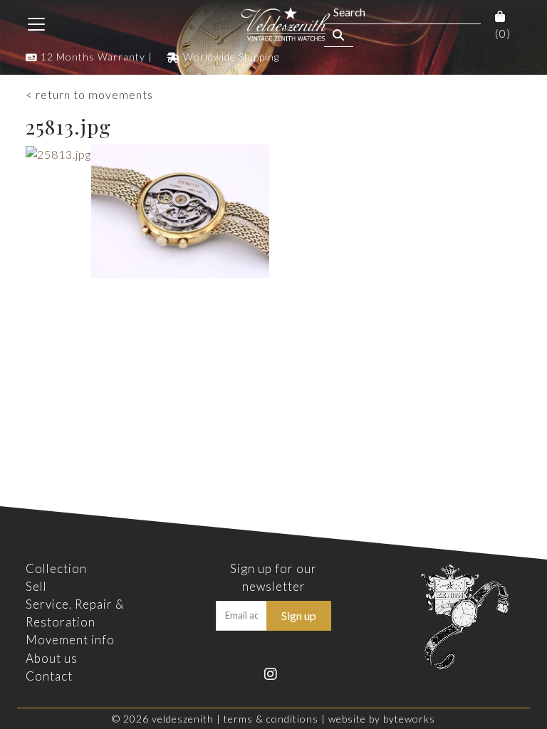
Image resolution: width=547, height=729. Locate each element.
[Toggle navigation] (36, 24)
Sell (36, 586)
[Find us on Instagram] (273, 672)
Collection (56, 568)
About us (52, 658)
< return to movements (89, 94)
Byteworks (409, 719)
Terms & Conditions (271, 719)
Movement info (70, 639)
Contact (49, 675)
